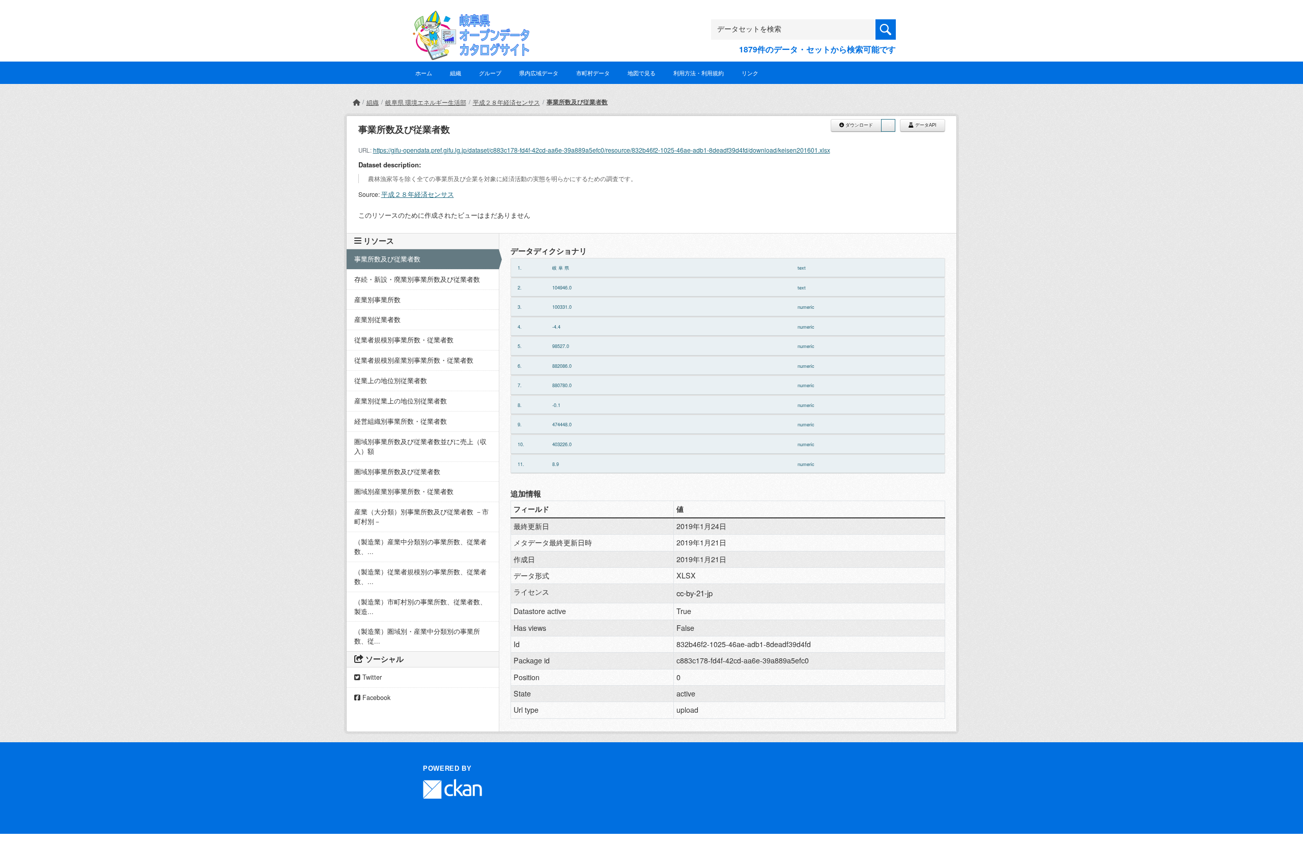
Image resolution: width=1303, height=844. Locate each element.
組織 (455, 73)
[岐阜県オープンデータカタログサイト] (468, 18)
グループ (490, 73)
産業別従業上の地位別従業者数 (400, 400)
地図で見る (642, 73)
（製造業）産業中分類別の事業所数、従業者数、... (420, 546)
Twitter (371, 677)
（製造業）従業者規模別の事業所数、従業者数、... (420, 576)
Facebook (375, 697)
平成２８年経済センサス (506, 102)
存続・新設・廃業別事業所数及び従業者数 (417, 279)
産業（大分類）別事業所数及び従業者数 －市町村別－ (421, 516)
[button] (888, 125)
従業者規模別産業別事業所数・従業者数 (413, 360)
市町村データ (593, 73)
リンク (750, 73)
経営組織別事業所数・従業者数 (400, 421)
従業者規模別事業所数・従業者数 (404, 339)
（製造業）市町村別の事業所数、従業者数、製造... (420, 606)
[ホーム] (356, 102)
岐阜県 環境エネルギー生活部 (425, 102)
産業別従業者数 (377, 319)
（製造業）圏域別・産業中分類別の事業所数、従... (417, 636)
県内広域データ (538, 73)
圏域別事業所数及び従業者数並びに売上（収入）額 (420, 446)
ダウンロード (858, 125)
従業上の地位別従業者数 (390, 380)
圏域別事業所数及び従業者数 (397, 471)
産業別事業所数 (377, 299)
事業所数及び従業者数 (577, 101)
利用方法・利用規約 (698, 73)
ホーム (423, 73)
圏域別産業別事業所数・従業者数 (404, 491)
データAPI (925, 125)
